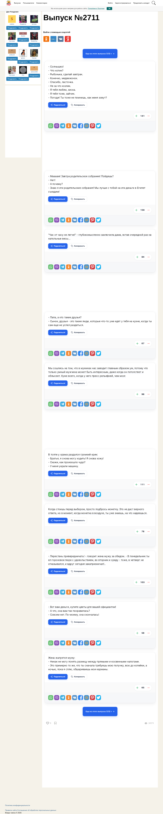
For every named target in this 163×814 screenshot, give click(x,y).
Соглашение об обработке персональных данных (36, 810)
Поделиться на (86, 125)
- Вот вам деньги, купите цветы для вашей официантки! (82, 606)
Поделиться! (59, 105)
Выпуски (17, 3)
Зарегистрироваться (123, 3)
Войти (110, 3)
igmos (23, 58)
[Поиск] (154, 3)
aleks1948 (34, 72)
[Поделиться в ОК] (68, 125)
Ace (23, 75)
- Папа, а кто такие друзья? (64, 317)
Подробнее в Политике (96, 8)
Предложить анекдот (141, 3)
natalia (12, 24)
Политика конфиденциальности (17, 805)
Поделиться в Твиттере (98, 125)
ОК (109, 8)
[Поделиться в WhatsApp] (50, 125)
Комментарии (41, 3)
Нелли (34, 58)
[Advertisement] (23, 121)
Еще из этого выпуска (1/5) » (99, 54)
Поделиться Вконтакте (74, 125)
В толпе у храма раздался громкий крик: (73, 454)
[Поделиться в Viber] (56, 125)
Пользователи (28, 3)
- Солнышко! (56, 66)
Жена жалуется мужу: (61, 657)
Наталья (12, 41)
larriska (34, 24)
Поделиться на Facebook (80, 125)
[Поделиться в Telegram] (62, 125)
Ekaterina (34, 41)
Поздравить (12, 28)
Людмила (23, 24)
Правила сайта (11, 810)
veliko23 (12, 55)
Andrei (23, 36)
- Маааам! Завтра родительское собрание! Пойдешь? (81, 176)
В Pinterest (92, 125)
